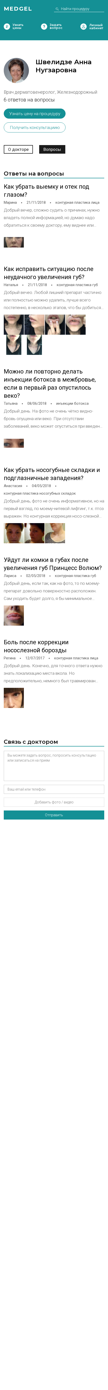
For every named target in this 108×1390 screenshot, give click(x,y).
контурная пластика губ (77, 285)
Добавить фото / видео (54, 802)
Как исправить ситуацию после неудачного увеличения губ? (48, 273)
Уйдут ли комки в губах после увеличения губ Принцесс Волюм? (53, 563)
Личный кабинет (83, 26)
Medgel (18, 8)
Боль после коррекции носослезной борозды (36, 646)
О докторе (18, 149)
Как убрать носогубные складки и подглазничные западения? (52, 474)
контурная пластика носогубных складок (40, 493)
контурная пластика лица (77, 202)
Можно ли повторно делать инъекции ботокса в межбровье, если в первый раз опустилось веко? (50, 383)
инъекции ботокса (72, 403)
